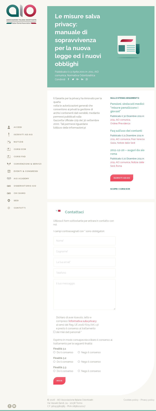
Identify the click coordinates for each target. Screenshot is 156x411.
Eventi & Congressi (26, 171)
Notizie (18, 142)
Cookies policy (131, 400)
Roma (119, 166)
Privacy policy (147, 400)
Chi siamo (20, 193)
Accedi (18, 127)
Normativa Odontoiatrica (81, 75)
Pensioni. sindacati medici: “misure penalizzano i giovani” (127, 107)
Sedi (16, 200)
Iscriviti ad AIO (23, 134)
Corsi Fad (20, 156)
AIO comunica (123, 119)
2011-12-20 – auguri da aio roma (127, 152)
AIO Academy (21, 178)
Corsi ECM (20, 149)
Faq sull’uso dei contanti (126, 130)
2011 (90, 71)
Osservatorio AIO (25, 186)
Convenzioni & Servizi (28, 164)
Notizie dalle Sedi (126, 142)
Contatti (20, 208)
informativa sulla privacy (83, 321)
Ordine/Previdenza (120, 123)
